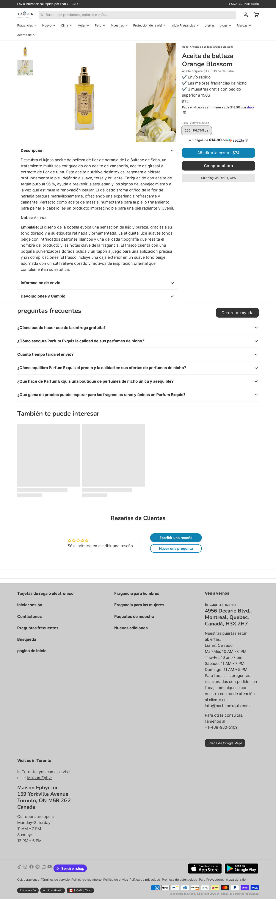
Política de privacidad (145, 879)
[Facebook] (31, 868)
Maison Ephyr (39, 777)
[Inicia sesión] (244, 14)
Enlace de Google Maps (225, 743)
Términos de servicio (55, 879)
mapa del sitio (236, 879)
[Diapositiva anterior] (42, 91)
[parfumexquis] (25, 14)
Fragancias (25, 25)
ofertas (210, 25)
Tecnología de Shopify (182, 893)
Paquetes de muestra (134, 616)
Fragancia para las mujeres (139, 605)
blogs (223, 25)
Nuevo (47, 25)
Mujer (81, 25)
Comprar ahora (218, 165)
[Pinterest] (37, 868)
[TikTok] (19, 868)
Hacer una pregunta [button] (176, 548)
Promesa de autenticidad (179, 879)
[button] (218, 140)
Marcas (242, 25)
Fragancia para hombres (136, 593)
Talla (195, 122)
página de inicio (32, 650)
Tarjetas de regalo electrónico (45, 593)
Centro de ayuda (237, 312)
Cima (64, 25)
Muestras (117, 25)
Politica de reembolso (86, 879)
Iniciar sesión (29, 605)
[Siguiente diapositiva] (169, 91)
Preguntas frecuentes (37, 628)
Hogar (185, 46)
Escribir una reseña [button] (176, 538)
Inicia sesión (251, 3)
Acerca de (24, 35)
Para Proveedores (211, 879)
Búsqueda (26, 639)
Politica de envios (115, 879)
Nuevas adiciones (131, 628)
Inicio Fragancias (183, 25)
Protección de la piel (147, 25)
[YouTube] (49, 868)
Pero (98, 25)
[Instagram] (25, 868)
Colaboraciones (28, 879)
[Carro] (254, 14)
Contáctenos (29, 616)
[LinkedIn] (43, 868)
